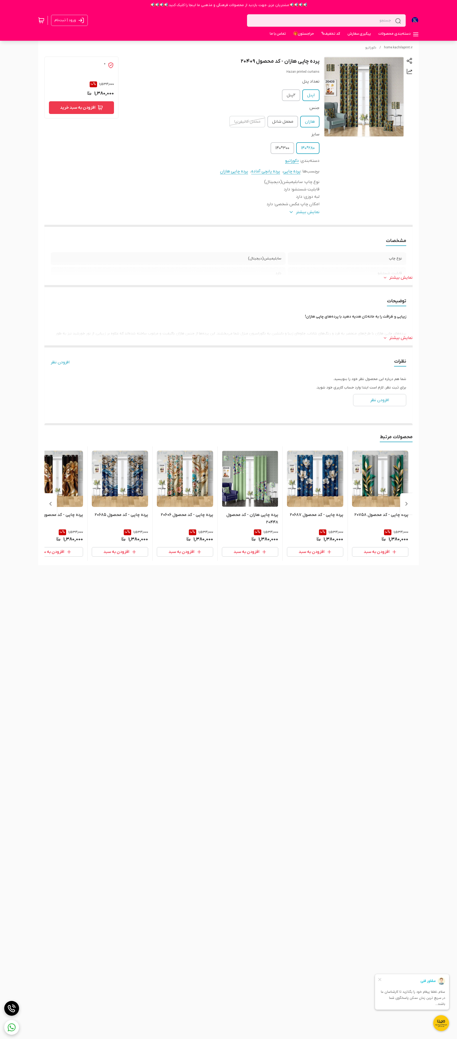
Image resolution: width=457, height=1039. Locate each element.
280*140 (308, 148)
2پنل (291, 95)
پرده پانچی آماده (265, 171)
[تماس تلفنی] (11, 1008)
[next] (50, 503)
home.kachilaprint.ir (398, 47)
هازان (310, 121)
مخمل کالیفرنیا (247, 121)
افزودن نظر (60, 362)
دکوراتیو (370, 47)
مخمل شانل (282, 121)
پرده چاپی (291, 171)
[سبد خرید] (41, 20)
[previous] (406, 503)
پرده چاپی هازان (234, 171)
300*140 (282, 148)
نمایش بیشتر (401, 277)
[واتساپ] (11, 1027)
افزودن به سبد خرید (77, 107)
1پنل (311, 95)
